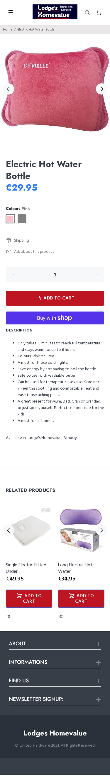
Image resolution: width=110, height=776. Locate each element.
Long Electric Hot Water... (75, 568)
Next (101, 89)
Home (7, 30)
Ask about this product (34, 251)
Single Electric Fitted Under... (26, 568)
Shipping (21, 240)
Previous (8, 89)
